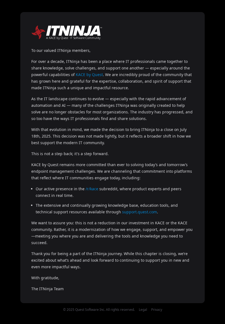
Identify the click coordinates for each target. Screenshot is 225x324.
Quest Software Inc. (90, 309)
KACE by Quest (89, 74)
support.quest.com (139, 211)
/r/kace (92, 188)
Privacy (156, 309)
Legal (143, 309)
